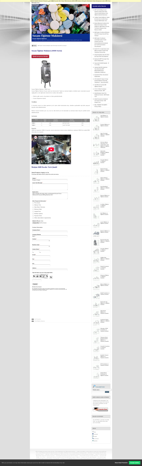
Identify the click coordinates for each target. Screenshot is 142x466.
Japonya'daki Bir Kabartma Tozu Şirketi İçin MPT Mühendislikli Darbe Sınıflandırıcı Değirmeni (101, 70)
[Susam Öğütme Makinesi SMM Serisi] (46, 73)
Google (95, 436)
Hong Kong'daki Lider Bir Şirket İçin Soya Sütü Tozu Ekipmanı (102, 55)
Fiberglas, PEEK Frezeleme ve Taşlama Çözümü (104, 330)
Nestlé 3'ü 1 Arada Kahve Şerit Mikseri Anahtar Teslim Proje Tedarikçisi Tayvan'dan (102, 50)
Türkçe (62, 0)
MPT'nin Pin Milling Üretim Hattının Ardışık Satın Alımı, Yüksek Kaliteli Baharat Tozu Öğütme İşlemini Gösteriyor (101, 12)
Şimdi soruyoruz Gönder (40, 56)
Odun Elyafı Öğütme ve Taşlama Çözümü (104, 312)
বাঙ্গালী (106, 0)
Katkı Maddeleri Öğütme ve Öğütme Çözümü (104, 188)
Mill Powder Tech (35, 2)
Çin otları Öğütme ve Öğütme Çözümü (104, 250)
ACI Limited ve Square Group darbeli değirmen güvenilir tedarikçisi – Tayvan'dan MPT (101, 80)
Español (36, 0)
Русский (56, 0)
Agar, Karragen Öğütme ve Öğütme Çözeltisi (104, 135)
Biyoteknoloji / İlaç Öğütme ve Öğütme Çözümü (104, 241)
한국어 (73, 0)
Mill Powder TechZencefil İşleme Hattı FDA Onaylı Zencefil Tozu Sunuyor (52, 45)
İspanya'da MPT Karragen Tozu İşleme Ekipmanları (102, 59)
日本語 (52, 0)
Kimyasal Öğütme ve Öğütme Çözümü (104, 276)
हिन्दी (76, 0)
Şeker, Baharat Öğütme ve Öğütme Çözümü (104, 179)
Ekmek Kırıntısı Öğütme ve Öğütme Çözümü (104, 170)
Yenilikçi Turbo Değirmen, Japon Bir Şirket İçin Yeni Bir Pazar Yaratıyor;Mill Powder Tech (102, 19)
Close (109, 0)
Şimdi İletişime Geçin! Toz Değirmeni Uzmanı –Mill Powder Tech (102, 95)
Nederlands (89, 0)
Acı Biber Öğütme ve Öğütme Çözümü (104, 206)
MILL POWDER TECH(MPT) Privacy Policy (101, 105)
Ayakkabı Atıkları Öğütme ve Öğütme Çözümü (104, 321)
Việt (59, 0)
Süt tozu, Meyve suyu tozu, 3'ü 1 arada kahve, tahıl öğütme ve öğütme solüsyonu (104, 145)
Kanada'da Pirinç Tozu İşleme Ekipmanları (101, 75)
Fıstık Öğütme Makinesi (39, 321)
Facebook (96, 434)
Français (45, 0)
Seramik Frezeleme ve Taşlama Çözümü (105, 347)
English (32, 0)
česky (94, 0)
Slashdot (95, 440)
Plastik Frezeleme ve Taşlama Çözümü (104, 268)
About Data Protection (121, 462)
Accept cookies (134, 462)
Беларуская (98, 0)
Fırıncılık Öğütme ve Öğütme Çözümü (104, 161)
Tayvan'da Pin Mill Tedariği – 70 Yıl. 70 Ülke (102, 64)
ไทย (65, 0)
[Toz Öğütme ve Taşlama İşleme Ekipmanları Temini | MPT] (100, 409)
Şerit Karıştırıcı (37, 319)
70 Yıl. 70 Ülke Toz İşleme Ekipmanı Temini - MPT (100, 89)
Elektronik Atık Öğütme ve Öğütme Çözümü (104, 303)
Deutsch (41, 0)
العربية (49, 0)
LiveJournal (96, 438)
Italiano (79, 0)
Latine (103, 0)
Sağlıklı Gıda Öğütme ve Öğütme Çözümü (104, 259)
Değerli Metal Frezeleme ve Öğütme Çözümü (104, 374)
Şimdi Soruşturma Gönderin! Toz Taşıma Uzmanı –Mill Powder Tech (101, 100)
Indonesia (69, 0)
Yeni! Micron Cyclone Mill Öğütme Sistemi (100, 85)
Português (84, 0)
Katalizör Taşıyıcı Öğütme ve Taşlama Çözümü (104, 356)
